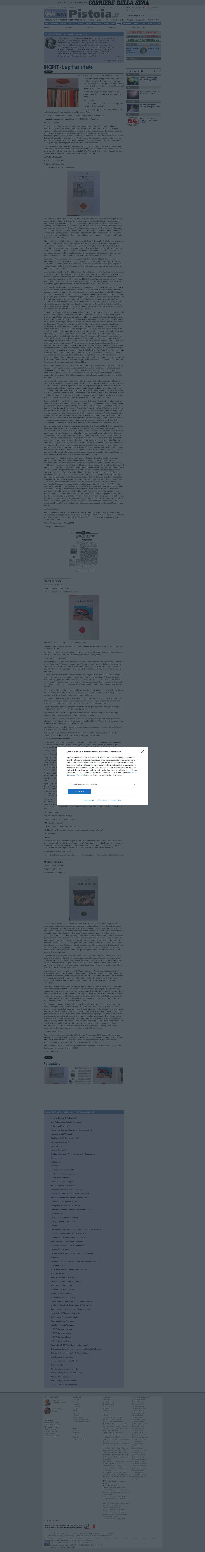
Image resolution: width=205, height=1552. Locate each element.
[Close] (143, 752)
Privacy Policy (116, 800)
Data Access (102, 800)
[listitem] (102, 784)
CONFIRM (79, 791)
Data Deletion (89, 800)
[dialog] (102, 776)
